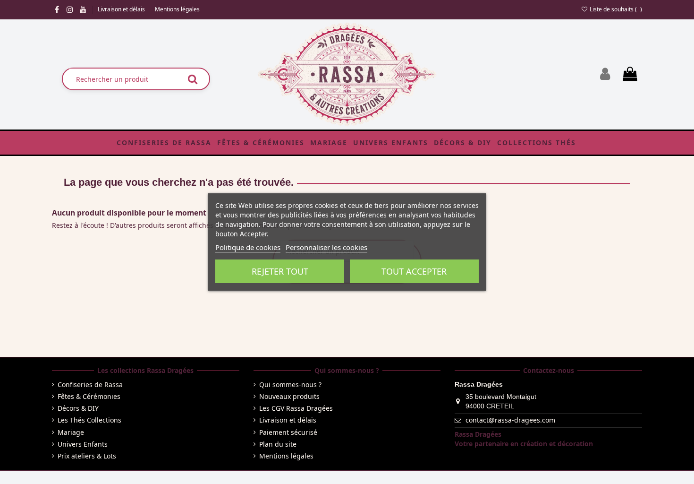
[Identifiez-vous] (605, 74)
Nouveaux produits (289, 396)
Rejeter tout (280, 271)
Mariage (71, 432)
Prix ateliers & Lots (87, 455)
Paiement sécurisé (288, 432)
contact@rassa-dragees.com (510, 419)
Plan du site (277, 444)
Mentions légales (177, 9)
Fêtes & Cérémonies (89, 396)
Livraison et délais (122, 9)
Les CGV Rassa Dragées (296, 408)
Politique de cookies (247, 247)
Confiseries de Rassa (90, 384)
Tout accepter (414, 271)
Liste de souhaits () (615, 9)
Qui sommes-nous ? (290, 384)
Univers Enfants (83, 444)
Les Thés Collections (89, 419)
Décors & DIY (78, 408)
